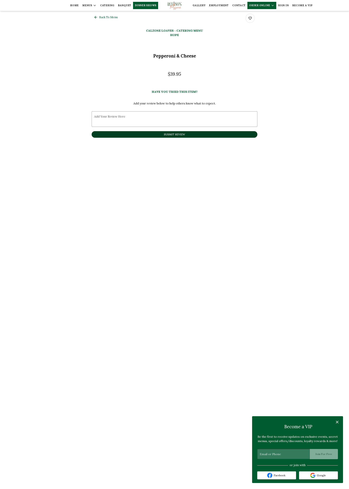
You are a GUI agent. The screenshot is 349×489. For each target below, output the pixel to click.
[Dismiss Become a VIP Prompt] (337, 422)
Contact (239, 5)
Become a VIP (302, 5)
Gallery (199, 5)
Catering (107, 5)
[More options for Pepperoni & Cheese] (250, 18)
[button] (89, 5)
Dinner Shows (145, 5)
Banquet (124, 5)
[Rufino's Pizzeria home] (174, 5)
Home (74, 5)
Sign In (283, 5)
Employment (219, 5)
